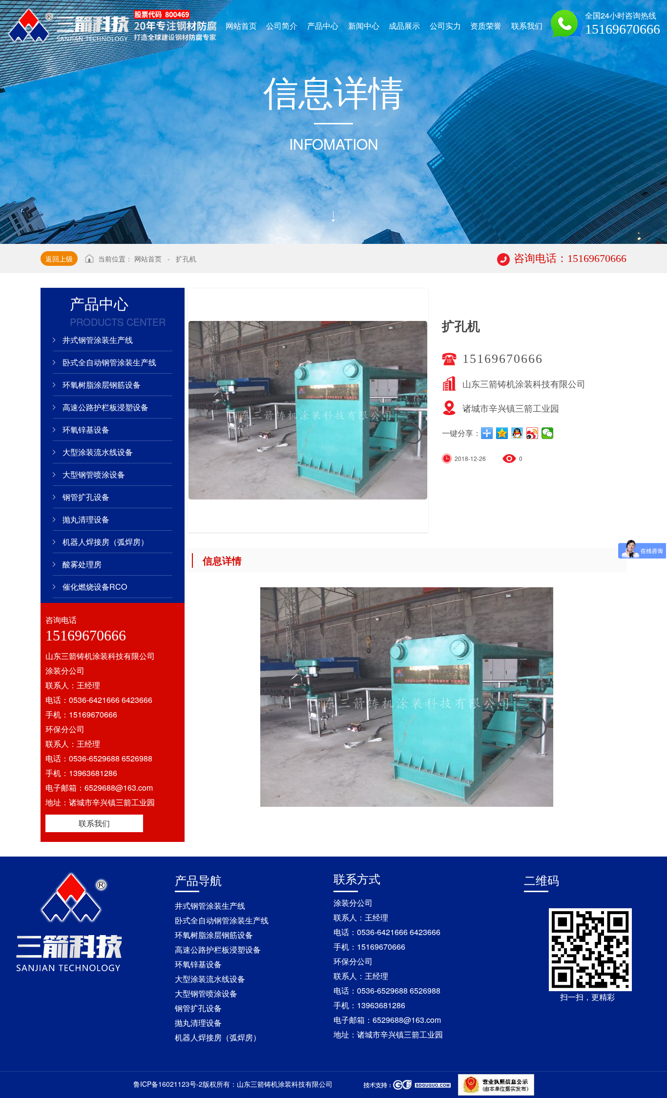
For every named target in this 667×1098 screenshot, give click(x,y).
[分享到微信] (548, 433)
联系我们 (94, 823)
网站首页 (148, 258)
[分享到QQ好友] (517, 433)
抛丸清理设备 (86, 519)
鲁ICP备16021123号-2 (168, 1084)
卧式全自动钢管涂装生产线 (109, 362)
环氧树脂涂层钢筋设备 (102, 384)
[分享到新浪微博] (532, 433)
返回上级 (59, 258)
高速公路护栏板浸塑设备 (105, 407)
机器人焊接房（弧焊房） (105, 541)
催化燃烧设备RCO (95, 586)
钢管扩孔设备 (86, 496)
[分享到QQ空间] (502, 433)
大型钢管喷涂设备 (94, 474)
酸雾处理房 (82, 564)
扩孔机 (186, 258)
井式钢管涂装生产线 (98, 339)
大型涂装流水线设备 (98, 452)
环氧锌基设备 (86, 429)
